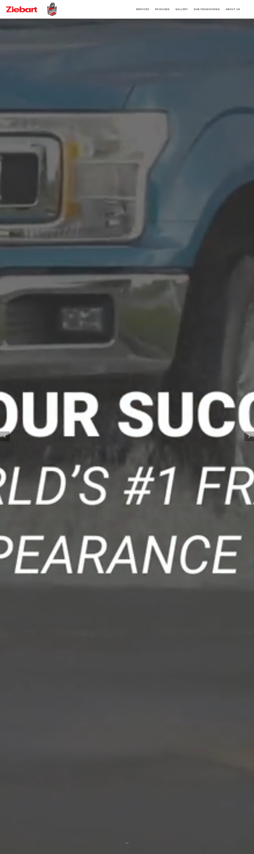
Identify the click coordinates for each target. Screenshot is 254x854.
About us (233, 9)
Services (142, 9)
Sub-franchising (207, 9)
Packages (162, 9)
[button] (5, 436)
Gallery (181, 9)
